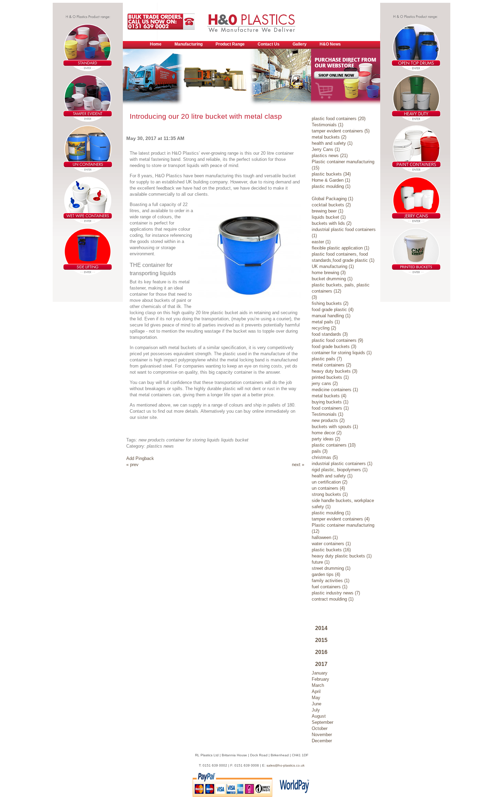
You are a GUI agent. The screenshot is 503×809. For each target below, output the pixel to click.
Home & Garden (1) (331, 180)
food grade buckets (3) (334, 346)
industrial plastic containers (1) (342, 463)
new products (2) (328, 420)
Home (156, 44)
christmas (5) (325, 457)
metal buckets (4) (329, 395)
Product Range (230, 44)
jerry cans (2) (325, 383)
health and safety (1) (332, 143)
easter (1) (321, 241)
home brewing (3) (329, 272)
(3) (314, 297)
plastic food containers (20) (338, 118)
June (316, 703)
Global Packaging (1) (332, 198)
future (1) (321, 562)
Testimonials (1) (327, 124)
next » (298, 464)
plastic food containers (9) (337, 340)
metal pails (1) (326, 321)
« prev (132, 464)
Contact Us (269, 44)
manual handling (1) (331, 315)
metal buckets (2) (329, 137)
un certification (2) (329, 482)
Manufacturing (189, 44)
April (316, 691)
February (320, 679)
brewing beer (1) (327, 211)
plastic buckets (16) (331, 549)
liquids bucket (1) (329, 217)
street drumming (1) (331, 568)
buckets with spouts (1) (335, 426)
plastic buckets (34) (331, 174)
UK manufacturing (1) (333, 266)
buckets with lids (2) (331, 223)
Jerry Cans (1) (326, 149)
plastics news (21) (330, 155)
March (318, 685)
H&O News (330, 44)
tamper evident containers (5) (341, 130)
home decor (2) (326, 432)
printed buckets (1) (330, 377)
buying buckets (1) (330, 401)
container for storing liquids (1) (342, 352)
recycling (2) (324, 328)
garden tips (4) (326, 574)
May (316, 697)
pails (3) (319, 451)
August (319, 716)
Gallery (300, 44)
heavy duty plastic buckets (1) (342, 555)
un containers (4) (328, 488)
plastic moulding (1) (331, 186)
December (322, 740)
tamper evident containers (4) (341, 519)
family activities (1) (330, 580)
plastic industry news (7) (336, 592)
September (322, 722)
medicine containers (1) (335, 389)
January (319, 673)
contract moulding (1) (332, 599)
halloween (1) (325, 537)
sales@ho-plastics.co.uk (286, 765)
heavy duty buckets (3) (334, 371)
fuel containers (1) (329, 586)
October (319, 728)
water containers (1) (331, 543)
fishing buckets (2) (330, 303)
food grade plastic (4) (332, 309)
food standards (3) (330, 334)
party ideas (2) (326, 438)
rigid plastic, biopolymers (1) (339, 469)
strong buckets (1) (330, 494)
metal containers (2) (331, 365)
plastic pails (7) (327, 358)
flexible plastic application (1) (340, 248)
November (322, 734)
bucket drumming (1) (332, 278)
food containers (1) (330, 408)
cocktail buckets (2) (331, 204)
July (316, 709)
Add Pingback (140, 458)
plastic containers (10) (334, 445)
